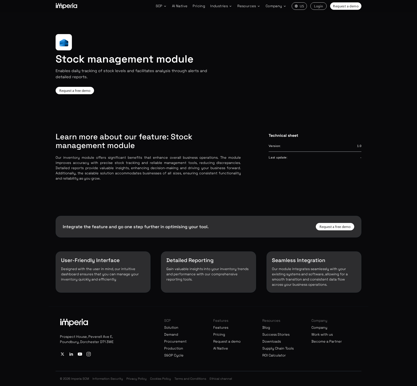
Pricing (199, 6)
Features (220, 327)
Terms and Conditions (190, 379)
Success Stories (276, 334)
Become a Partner (326, 341)
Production (173, 348)
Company (319, 327)
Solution (171, 327)
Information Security (108, 379)
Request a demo (346, 6)
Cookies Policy (160, 379)
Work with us (322, 334)
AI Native (180, 6)
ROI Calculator (274, 355)
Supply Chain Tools (278, 348)
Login (318, 6)
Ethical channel (221, 379)
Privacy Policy (136, 379)
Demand (171, 334)
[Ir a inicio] (66, 6)
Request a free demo (74, 90)
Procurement (175, 341)
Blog (266, 327)
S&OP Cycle (174, 355)
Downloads (271, 341)
